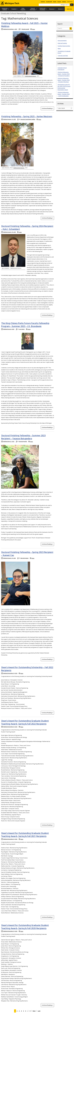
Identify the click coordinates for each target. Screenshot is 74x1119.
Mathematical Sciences (30, 76)
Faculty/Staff (49, 1)
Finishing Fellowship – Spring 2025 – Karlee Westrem (26, 116)
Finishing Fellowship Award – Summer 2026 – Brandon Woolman (64, 80)
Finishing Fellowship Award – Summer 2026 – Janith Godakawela (64, 94)
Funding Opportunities (64, 46)
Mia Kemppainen (23, 441)
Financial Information (32, 9)
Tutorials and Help (63, 55)
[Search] (71, 28)
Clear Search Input (59, 5)
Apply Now (69, 9)
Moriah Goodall (25, 29)
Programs (13, 9)
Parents (59, 1)
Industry (64, 1)
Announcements (62, 40)
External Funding (62, 43)
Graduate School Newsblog (13, 13)
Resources (51, 9)
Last (39, 1011)
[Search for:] (64, 28)
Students (43, 1)
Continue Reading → (47, 108)
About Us (60, 9)
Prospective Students (4, 9)
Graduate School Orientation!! (62, 68)
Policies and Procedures (42, 9)
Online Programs (23, 9)
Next (34, 1011)
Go (72, 4)
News (33, 29)
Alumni (54, 1)
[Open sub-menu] (72, 1)
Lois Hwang (22, 329)
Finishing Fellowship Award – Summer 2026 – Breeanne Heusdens (64, 74)
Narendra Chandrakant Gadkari (27, 119)
